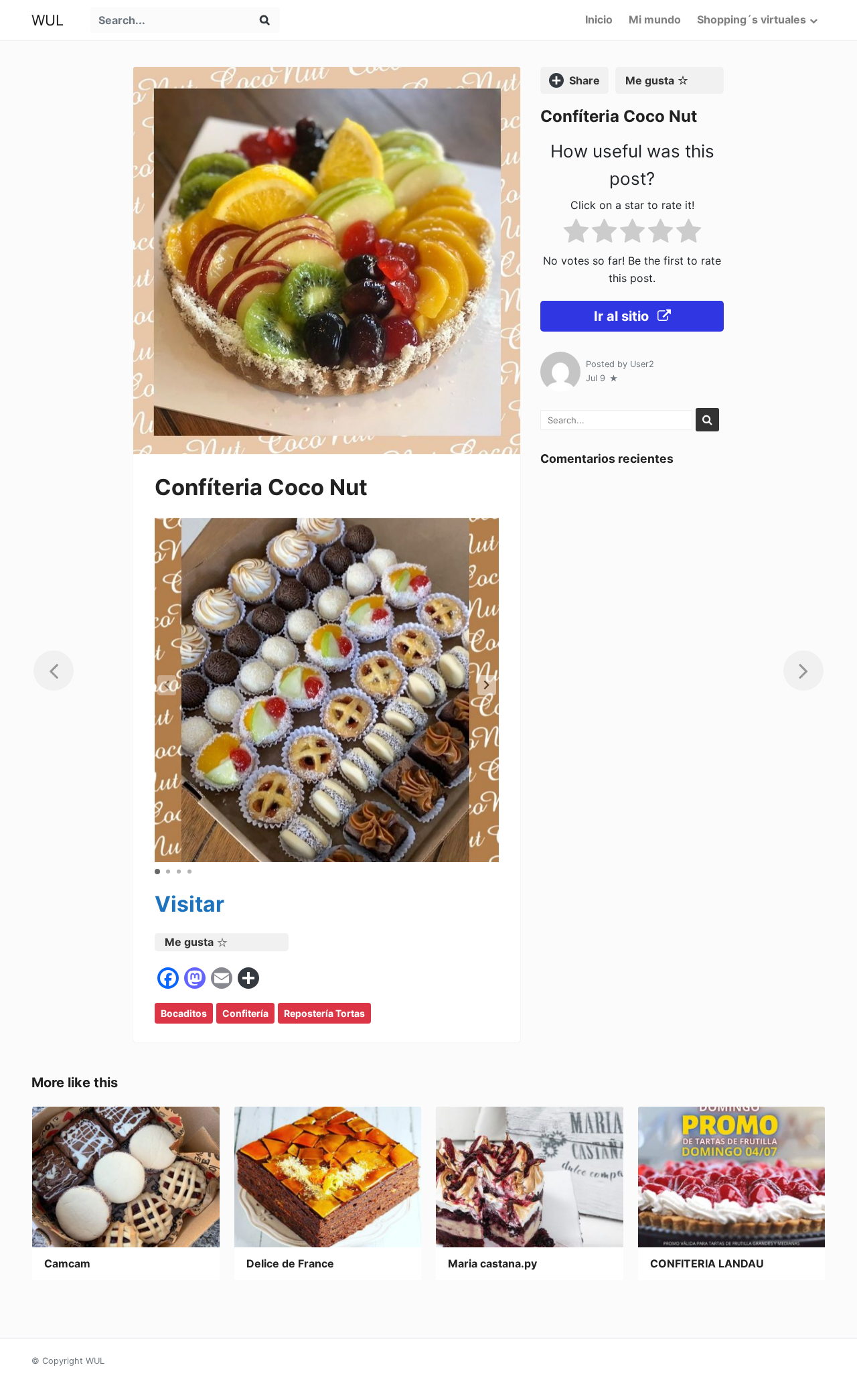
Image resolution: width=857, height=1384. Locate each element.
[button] (486, 685)
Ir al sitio (623, 316)
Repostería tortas (324, 1013)
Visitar (189, 904)
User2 (642, 364)
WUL (47, 20)
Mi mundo (655, 19)
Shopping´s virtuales (751, 19)
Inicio (599, 19)
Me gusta (189, 942)
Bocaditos (184, 1013)
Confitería (245, 1013)
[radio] (576, 233)
